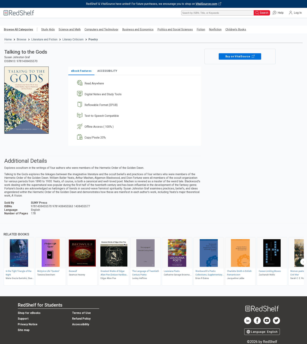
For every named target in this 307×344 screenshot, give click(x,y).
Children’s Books (235, 29)
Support (23, 318)
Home (8, 39)
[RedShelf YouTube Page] (266, 323)
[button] (135, 83)
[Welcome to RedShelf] (19, 12)
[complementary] (153, 254)
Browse (21, 39)
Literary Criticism (73, 39)
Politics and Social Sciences (175, 29)
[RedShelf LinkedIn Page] (247, 323)
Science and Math (70, 29)
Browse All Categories (18, 29)
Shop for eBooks (29, 313)
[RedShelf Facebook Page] (257, 323)
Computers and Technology (101, 29)
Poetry (93, 39)
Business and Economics (138, 29)
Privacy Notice (27, 324)
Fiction (201, 29)
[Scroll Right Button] (303, 262)
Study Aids (48, 29)
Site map (23, 330)
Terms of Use (81, 313)
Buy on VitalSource (238, 56)
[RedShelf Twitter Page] (276, 323)
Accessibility (80, 324)
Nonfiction (215, 29)
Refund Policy (81, 318)
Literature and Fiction (44, 39)
